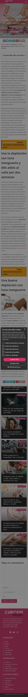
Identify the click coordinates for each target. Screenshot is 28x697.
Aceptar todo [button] (14, 359)
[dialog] (14, 348)
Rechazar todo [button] (14, 363)
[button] (14, 367)
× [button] (24, 329)
